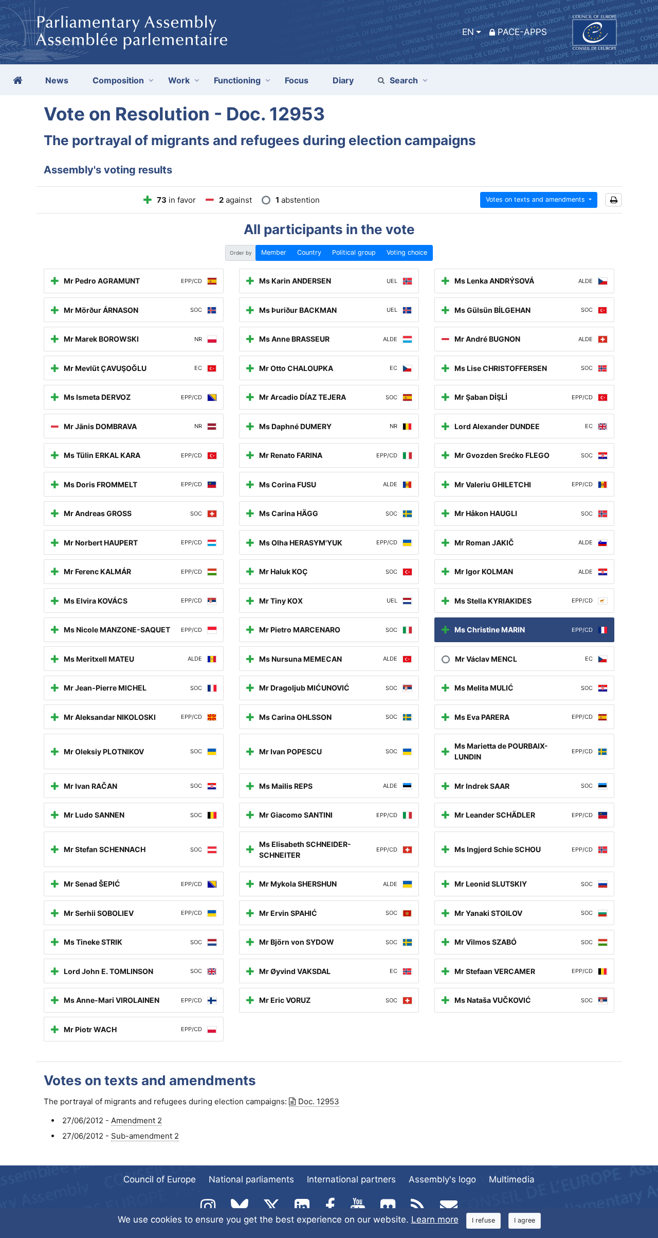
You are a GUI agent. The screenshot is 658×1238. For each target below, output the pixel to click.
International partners (351, 1179)
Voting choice (407, 252)
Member (273, 252)
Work (179, 80)
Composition (118, 80)
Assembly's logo (442, 1179)
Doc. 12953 (318, 1101)
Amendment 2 (136, 1120)
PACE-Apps (522, 32)
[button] (613, 200)
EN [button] (468, 32)
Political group (354, 252)
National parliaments (251, 1179)
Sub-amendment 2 (145, 1136)
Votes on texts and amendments (536, 199)
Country (309, 252)
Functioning (237, 80)
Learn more (435, 1219)
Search (404, 80)
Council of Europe (159, 1179)
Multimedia (512, 1179)
